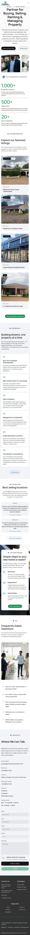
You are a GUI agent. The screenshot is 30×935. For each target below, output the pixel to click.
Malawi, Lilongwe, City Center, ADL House (6, 886)
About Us (22, 907)
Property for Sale (21, 887)
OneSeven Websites (20, 933)
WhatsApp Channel (7, 796)
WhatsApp (4, 895)
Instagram (4, 793)
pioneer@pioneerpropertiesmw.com (12, 764)
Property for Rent (21, 889)
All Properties (20, 884)
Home (8, 907)
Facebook (4, 791)
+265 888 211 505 (6, 770)
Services (8, 909)
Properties (8, 912)
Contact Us (22, 909)
